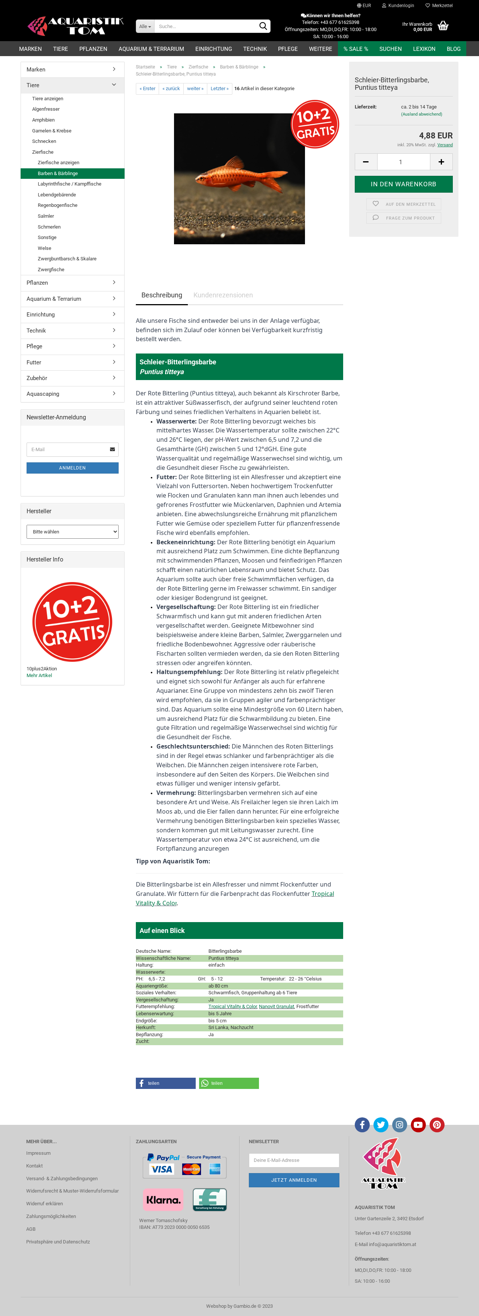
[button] (166, 1083)
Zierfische (43, 152)
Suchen (390, 49)
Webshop (216, 1306)
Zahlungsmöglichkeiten (51, 1216)
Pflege (288, 49)
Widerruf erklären (44, 1203)
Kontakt (34, 1166)
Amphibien (43, 120)
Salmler (46, 216)
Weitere (320, 49)
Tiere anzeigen (47, 98)
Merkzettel (441, 5)
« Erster (147, 88)
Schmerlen (49, 227)
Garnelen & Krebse (51, 131)
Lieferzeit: (366, 107)
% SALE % (356, 49)
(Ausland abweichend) (421, 114)
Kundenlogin (400, 5)
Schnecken (44, 141)
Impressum (38, 1153)
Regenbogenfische (57, 205)
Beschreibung (161, 295)
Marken (30, 49)
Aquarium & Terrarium (151, 49)
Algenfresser (46, 109)
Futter (34, 362)
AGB (31, 1229)
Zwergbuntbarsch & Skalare (67, 258)
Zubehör (37, 378)
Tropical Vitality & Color (232, 1006)
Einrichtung (213, 49)
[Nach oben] (458, 1305)
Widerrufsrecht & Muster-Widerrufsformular (72, 1191)
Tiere (60, 49)
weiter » (195, 88)
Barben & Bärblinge (58, 173)
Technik (255, 49)
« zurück (171, 88)
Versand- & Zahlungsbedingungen (62, 1178)
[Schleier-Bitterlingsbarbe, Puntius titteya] (239, 178)
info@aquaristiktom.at (392, 1244)
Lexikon (424, 49)
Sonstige (47, 237)
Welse (44, 248)
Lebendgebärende (57, 195)
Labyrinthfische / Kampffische (69, 184)
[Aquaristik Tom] (75, 26)
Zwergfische (51, 269)
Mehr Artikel (39, 675)
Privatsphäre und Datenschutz (58, 1242)
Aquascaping (43, 394)
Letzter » (220, 88)
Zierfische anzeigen (58, 162)
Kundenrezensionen (223, 295)
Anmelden (72, 468)
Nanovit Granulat (276, 1006)
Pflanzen (93, 49)
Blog (454, 49)
